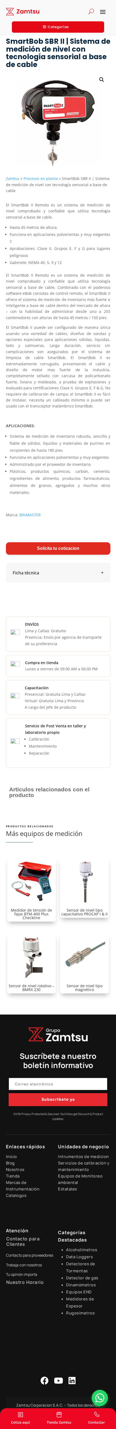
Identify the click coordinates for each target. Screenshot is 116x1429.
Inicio (11, 1156)
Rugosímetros (80, 1313)
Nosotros (15, 1169)
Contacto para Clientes (23, 1241)
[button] (102, 80)
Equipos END (79, 1292)
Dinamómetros (81, 1285)
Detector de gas (82, 1278)
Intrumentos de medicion (83, 1156)
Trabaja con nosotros (24, 1264)
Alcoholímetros (81, 1250)
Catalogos (16, 1195)
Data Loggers (79, 1257)
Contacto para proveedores (29, 1255)
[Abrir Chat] (100, 1398)
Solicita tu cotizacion (58, 548)
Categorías (58, 26)
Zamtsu (12, 178)
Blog (10, 1163)
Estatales (67, 1189)
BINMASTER (29, 514)
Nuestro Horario (25, 1282)
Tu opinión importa (21, 1274)
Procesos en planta (40, 178)
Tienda (13, 1176)
